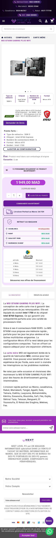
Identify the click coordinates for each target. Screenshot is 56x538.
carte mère (12, 353)
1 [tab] (25, 91)
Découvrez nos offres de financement (28, 280)
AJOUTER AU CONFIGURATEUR (21, 149)
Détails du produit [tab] (41, 295)
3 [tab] (30, 91)
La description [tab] (15, 295)
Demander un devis (15, 123)
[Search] (51, 29)
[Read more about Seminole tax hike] (51, 428)
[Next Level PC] (21, 21)
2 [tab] (28, 91)
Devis (49, 520)
